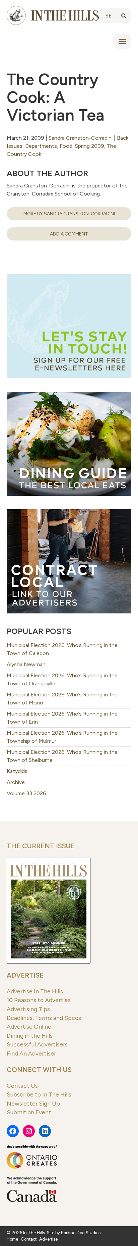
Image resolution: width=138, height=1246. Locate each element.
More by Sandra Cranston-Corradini (69, 214)
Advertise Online (29, 1026)
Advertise (25, 975)
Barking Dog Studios (80, 1232)
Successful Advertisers (37, 1044)
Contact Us (22, 1085)
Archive (16, 782)
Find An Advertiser (31, 1053)
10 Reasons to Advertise (39, 999)
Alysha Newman (26, 664)
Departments (41, 146)
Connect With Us (39, 1070)
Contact (29, 1239)
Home (12, 1239)
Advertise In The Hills (35, 991)
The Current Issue (41, 846)
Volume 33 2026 (26, 793)
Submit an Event (29, 1112)
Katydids (17, 771)
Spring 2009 (89, 146)
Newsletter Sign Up (33, 1103)
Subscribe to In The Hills (39, 1094)
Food (66, 146)
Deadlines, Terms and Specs (44, 1017)
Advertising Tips (28, 1009)
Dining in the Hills (30, 1035)
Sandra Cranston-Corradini (81, 138)
